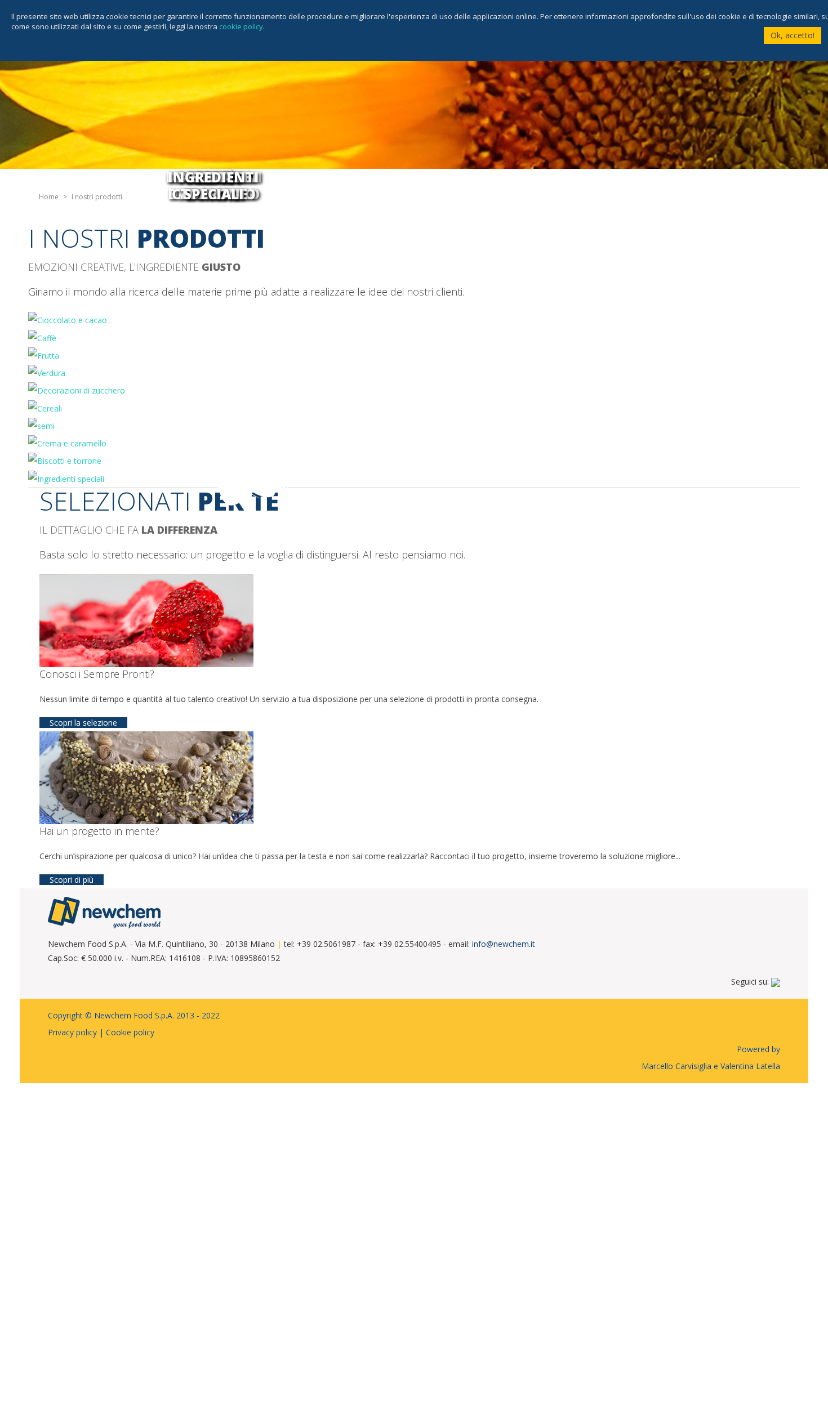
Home (49, 197)
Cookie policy (130, 1032)
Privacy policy (72, 1032)
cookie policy (241, 26)
